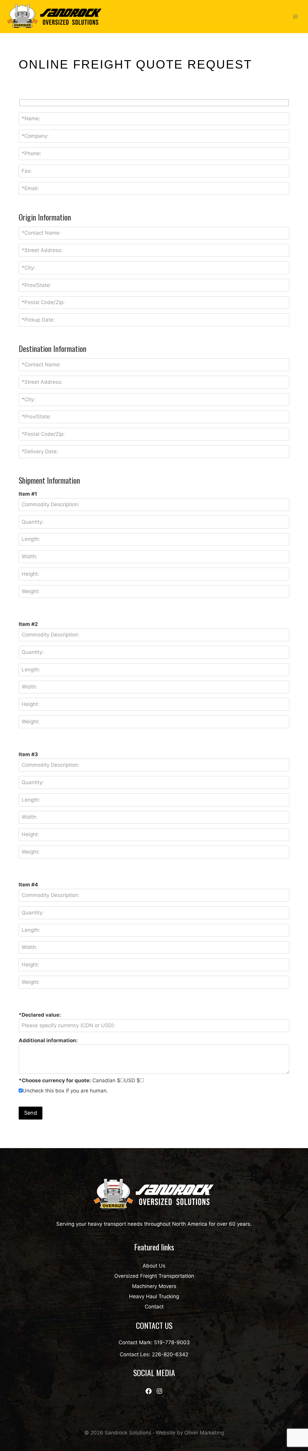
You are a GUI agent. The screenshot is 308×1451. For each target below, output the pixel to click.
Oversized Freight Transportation (154, 1276)
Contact (154, 1307)
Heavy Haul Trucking (154, 1296)
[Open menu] (295, 16)
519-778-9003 (172, 1342)
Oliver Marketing (204, 1433)
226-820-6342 (170, 1354)
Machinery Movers (154, 1286)
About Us (154, 1266)
